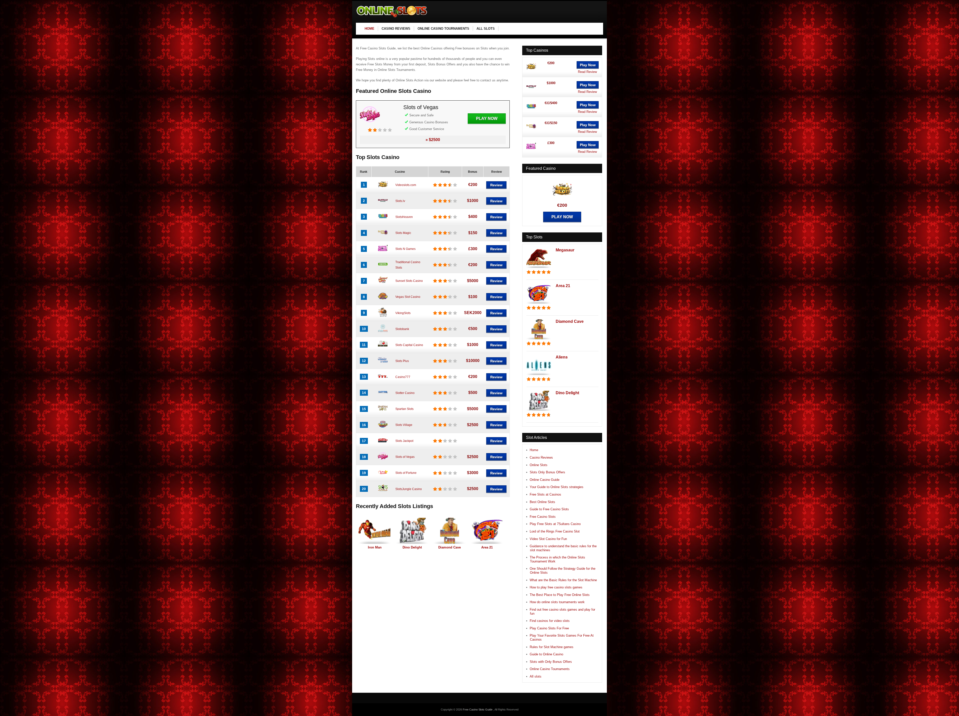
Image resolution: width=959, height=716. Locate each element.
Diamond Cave (449, 547)
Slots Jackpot (404, 441)
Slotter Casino (405, 393)
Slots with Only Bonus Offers (551, 662)
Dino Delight (412, 547)
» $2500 (433, 140)
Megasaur (565, 250)
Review (496, 185)
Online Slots (538, 465)
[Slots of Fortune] (383, 476)
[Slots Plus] (383, 364)
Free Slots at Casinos (545, 494)
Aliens (562, 357)
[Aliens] (538, 375)
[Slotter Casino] (383, 396)
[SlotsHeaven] (383, 220)
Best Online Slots (542, 502)
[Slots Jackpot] (383, 444)
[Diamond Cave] (449, 531)
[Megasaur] (538, 268)
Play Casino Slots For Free (549, 628)
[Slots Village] (383, 428)
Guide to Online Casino (546, 654)
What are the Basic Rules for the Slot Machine (563, 580)
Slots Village (403, 425)
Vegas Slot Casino (407, 297)
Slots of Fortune (406, 473)
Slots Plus (402, 361)
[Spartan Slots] (383, 412)
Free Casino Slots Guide (478, 709)
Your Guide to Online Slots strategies (556, 487)
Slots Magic (403, 233)
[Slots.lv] (383, 204)
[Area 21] (487, 531)
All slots (535, 676)
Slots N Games (405, 249)
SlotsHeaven (404, 217)
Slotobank (402, 329)
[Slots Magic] (383, 236)
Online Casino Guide (544, 480)
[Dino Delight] (412, 531)
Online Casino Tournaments (550, 669)
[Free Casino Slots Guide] (392, 17)
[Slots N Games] (383, 252)
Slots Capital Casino (409, 345)
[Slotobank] (383, 332)
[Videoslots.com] (383, 188)
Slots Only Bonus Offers (547, 472)
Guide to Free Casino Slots (549, 509)
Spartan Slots (404, 409)
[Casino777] (383, 380)
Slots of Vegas (420, 107)
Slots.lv (400, 201)
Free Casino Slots (543, 517)
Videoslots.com (405, 185)
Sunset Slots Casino (409, 281)
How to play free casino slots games (556, 587)
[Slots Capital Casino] (383, 348)
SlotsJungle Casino (408, 489)
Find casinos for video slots (550, 621)
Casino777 (402, 377)
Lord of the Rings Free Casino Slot (555, 531)
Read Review (587, 72)
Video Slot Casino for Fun (548, 539)
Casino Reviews (541, 457)
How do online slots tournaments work (557, 602)
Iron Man (375, 547)
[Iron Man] (374, 531)
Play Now (486, 118)
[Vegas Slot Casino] (383, 300)
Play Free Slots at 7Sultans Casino (555, 524)
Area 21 (487, 547)
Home (534, 450)
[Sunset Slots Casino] (383, 284)
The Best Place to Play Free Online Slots (560, 595)
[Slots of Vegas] (370, 125)
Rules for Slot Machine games (551, 647)
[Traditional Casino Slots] (383, 268)
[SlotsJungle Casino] (383, 492)
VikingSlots (403, 313)
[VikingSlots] (383, 316)
